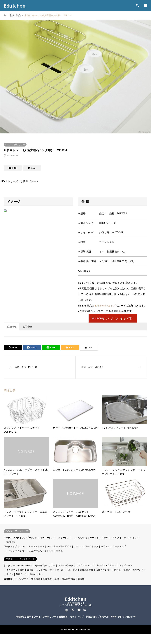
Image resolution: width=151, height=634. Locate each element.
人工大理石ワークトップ (41, 551)
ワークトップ (10, 546)
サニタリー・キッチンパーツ (18, 565)
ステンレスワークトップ (86, 546)
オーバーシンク (48, 537)
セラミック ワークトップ (113, 546)
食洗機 (81, 578)
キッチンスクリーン (106, 565)
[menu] (145, 5)
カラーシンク (65, 537)
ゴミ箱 (30, 570)
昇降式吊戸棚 (86, 570)
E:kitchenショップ (104, 305)
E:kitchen (75, 598)
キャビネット (125, 565)
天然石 (59, 551)
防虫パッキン (36, 574)
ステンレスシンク (131, 537)
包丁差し (61, 570)
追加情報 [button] (12, 326)
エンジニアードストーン (32, 546)
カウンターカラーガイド (59, 546)
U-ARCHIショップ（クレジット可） (113, 318)
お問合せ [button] (27, 326)
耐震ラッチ (21, 574)
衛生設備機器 (68, 578)
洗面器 (117, 570)
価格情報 (35, 578)
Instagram (66, 610)
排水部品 (10, 542)
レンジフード (22, 578)
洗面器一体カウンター (135, 570)
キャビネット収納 (15, 570)
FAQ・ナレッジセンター (123, 616)
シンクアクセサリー (15, 144)
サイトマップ (77, 616)
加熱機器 (47, 578)
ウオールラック (65, 565)
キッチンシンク (11, 537)
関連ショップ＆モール (97, 616)
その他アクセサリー (45, 565)
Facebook (78, 610)
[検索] (137, 5)
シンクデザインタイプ (108, 537)
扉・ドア (72, 570)
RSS (84, 610)
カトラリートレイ (85, 565)
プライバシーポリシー (45, 616)
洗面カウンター (103, 570)
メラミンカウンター (16, 551)
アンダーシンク (29, 537)
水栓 (57, 578)
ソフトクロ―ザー (45, 570)
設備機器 (8, 578)
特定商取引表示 (23, 616)
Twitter (72, 610)
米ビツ (9, 574)
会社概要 (63, 616)
